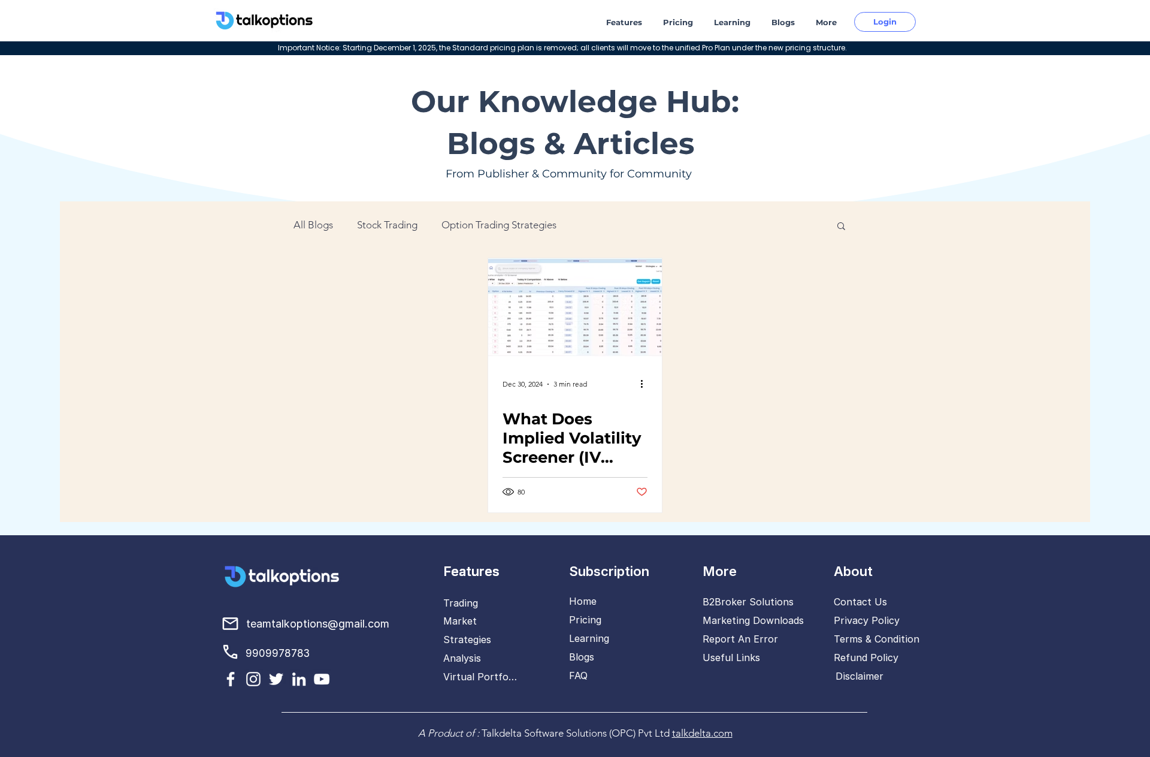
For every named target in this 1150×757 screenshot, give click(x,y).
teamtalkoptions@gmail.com (317, 623)
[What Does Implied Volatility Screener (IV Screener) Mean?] (575, 307)
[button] (625, 22)
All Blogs (313, 225)
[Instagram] (253, 679)
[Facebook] (230, 679)
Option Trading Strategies (498, 225)
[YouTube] (321, 679)
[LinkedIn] (298, 679)
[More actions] (645, 384)
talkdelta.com (702, 733)
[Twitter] (276, 679)
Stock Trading (387, 225)
